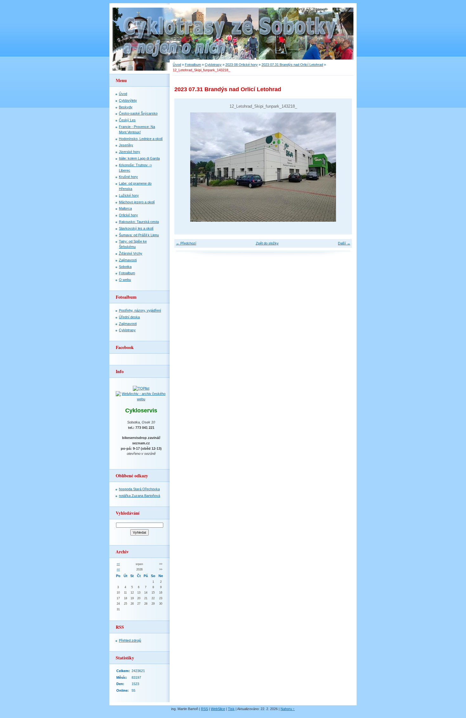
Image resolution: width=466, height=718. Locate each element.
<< (118, 564)
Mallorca (125, 208)
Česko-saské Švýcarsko (138, 113)
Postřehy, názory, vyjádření (140, 310)
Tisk (231, 709)
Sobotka (125, 267)
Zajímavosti (128, 260)
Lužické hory (129, 195)
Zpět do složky (267, 243)
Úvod (177, 65)
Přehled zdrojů (130, 640)
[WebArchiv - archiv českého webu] (141, 399)
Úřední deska (129, 317)
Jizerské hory (129, 152)
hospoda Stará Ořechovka (139, 489)
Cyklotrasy (213, 65)
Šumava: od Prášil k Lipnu (139, 235)
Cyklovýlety (128, 100)
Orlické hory (128, 215)
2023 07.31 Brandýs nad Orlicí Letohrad (292, 65)
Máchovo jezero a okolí (137, 202)
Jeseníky (126, 145)
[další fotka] (341, 167)
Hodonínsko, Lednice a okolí (141, 139)
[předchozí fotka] (185, 167)
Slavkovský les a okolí (136, 228)
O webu (125, 280)
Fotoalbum (193, 65)
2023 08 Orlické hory (241, 65)
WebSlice (218, 709)
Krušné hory (128, 177)
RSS (204, 709)
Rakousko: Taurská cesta (139, 222)
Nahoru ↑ (288, 709)
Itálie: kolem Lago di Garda (139, 158)
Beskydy (126, 107)
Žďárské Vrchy (130, 253)
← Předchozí (186, 243)
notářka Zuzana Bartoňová (139, 496)
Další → (344, 243)
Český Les (127, 120)
